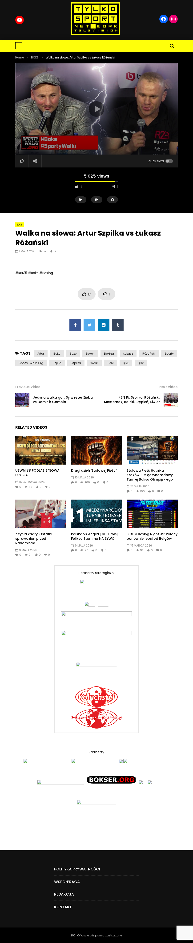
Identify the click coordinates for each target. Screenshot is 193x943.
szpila (57, 363)
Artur (40, 354)
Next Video (168, 386)
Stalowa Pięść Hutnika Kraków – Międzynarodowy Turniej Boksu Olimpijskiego (150, 475)
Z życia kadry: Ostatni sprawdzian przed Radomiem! (33, 538)
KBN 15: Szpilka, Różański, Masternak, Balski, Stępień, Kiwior (132, 399)
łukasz (128, 354)
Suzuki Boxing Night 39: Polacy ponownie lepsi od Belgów (152, 536)
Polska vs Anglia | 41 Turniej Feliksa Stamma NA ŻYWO (94, 536)
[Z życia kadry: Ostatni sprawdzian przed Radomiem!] (40, 514)
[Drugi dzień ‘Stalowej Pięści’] (96, 450)
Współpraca (67, 882)
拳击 (126, 363)
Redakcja (64, 894)
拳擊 (141, 363)
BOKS (35, 57)
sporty (169, 354)
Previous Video (27, 386)
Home (19, 57)
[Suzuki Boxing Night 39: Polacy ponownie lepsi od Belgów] (152, 514)
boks (56, 354)
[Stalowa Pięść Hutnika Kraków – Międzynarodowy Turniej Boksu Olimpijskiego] (152, 450)
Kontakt (63, 907)
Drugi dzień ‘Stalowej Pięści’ (94, 470)
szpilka (76, 363)
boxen (90, 354)
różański (148, 354)
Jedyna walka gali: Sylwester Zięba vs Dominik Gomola (63, 399)
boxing (109, 354)
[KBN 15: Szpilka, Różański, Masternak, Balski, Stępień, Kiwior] (171, 400)
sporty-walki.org (31, 363)
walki (94, 363)
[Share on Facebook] (75, 325)
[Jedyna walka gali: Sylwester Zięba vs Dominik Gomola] (22, 400)
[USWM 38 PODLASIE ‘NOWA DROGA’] (40, 450)
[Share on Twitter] (89, 325)
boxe (73, 354)
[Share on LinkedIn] (103, 325)
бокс (111, 363)
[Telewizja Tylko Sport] (95, 18)
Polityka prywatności (77, 869)
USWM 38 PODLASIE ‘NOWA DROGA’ (37, 472)
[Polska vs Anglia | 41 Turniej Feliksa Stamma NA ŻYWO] (96, 514)
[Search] (172, 46)
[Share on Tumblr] (118, 325)
